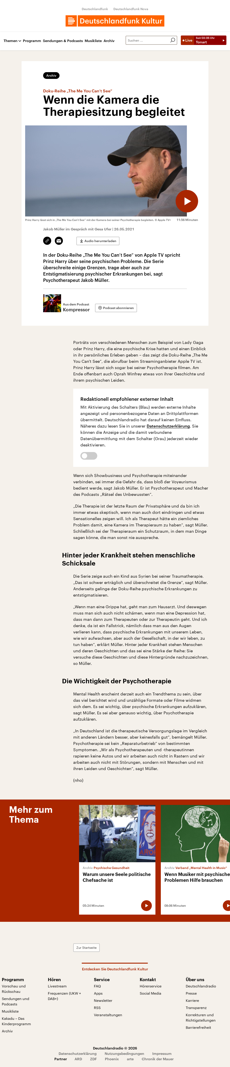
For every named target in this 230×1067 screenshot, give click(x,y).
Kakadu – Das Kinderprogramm (16, 1021)
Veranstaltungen (108, 1015)
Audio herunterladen (100, 241)
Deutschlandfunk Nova (130, 9)
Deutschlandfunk (95, 9)
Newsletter (103, 1000)
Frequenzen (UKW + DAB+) (64, 996)
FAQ (97, 986)
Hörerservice (150, 986)
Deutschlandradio (201, 986)
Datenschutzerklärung (168, 425)
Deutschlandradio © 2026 (115, 1048)
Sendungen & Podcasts (63, 41)
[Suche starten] (173, 40)
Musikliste (93, 41)
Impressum (162, 1053)
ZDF (93, 1059)
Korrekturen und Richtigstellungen (201, 1017)
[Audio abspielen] (187, 201)
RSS (97, 1007)
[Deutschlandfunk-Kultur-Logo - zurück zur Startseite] (115, 21)
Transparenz (196, 1007)
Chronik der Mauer (158, 1059)
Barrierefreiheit (198, 1027)
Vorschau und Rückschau (14, 988)
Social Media (150, 993)
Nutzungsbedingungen (124, 1053)
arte (130, 1059)
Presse (191, 993)
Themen (11, 41)
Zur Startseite (86, 947)
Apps (98, 993)
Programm (32, 41)
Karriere (192, 1000)
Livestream (57, 986)
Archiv (109, 41)
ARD (78, 1059)
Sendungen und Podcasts (15, 1001)
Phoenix (112, 1059)
